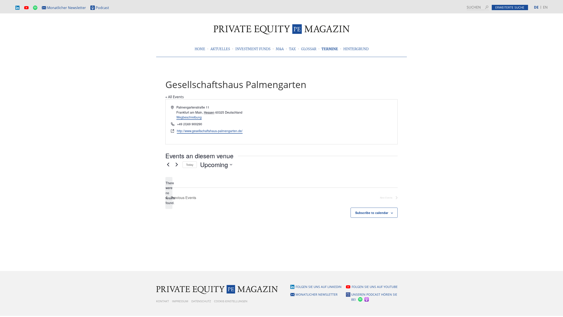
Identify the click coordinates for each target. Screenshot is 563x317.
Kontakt (162, 301)
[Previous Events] (168, 164)
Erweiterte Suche (509, 7)
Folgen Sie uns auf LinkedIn (319, 287)
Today (189, 164)
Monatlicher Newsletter (66, 7)
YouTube (26, 8)
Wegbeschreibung (189, 117)
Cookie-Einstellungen (230, 301)
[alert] (168, 193)
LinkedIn (17, 8)
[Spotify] (360, 299)
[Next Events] (176, 164)
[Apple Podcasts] (367, 299)
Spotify (35, 8)
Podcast (102, 7)
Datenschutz (201, 301)
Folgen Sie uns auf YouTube (375, 287)
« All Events (174, 96)
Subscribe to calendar (371, 212)
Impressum (180, 301)
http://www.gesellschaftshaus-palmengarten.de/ (210, 131)
